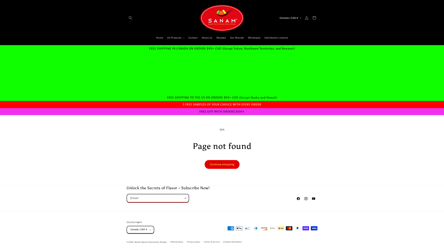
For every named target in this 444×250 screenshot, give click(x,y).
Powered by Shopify (157, 242)
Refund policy (176, 242)
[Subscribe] (185, 198)
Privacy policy (193, 242)
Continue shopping (222, 164)
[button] (130, 18)
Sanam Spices (141, 242)
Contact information (232, 242)
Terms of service (212, 242)
